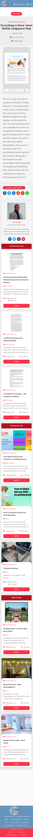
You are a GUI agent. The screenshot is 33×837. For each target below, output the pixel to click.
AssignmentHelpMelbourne (14, 188)
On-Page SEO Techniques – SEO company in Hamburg (14, 395)
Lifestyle (26, 819)
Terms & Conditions (12, 835)
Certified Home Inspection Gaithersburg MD (13, 339)
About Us (11, 832)
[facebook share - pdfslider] (5, 193)
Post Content (16, 14)
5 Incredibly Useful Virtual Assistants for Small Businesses (14, 458)
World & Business (16, 22)
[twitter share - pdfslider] (9, 193)
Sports (6, 819)
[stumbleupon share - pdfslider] (18, 193)
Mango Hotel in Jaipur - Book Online (14, 741)
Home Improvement (22, 825)
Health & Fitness (16, 819)
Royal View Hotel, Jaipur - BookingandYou (12, 686)
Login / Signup (20, 4)
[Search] (31, 4)
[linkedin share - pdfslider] (13, 193)
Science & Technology (22, 817)
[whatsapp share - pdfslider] (27, 193)
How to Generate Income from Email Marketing (14, 514)
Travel (6, 822)
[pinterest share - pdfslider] (22, 193)
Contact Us (23, 835)
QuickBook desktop (10, 568)
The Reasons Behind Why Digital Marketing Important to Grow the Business (16, 280)
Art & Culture (14, 822)
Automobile (25, 822)
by (18, 37)
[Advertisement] (16, 788)
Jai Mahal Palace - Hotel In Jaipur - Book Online (16, 630)
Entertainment (9, 825)
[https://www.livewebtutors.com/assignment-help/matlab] (16, 76)
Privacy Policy (20, 832)
